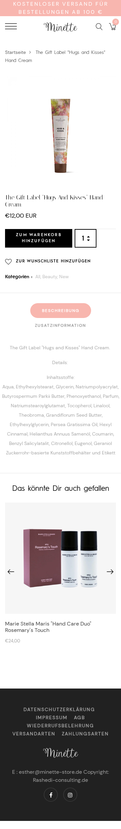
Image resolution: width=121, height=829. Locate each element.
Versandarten (33, 734)
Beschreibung (60, 310)
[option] (60, 575)
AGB (79, 717)
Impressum (52, 717)
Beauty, (50, 277)
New (64, 277)
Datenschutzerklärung (59, 709)
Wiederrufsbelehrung (60, 726)
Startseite (15, 52)
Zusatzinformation (60, 325)
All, (38, 277)
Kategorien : (18, 277)
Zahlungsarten (85, 734)
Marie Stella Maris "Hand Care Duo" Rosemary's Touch (48, 626)
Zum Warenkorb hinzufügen (39, 238)
